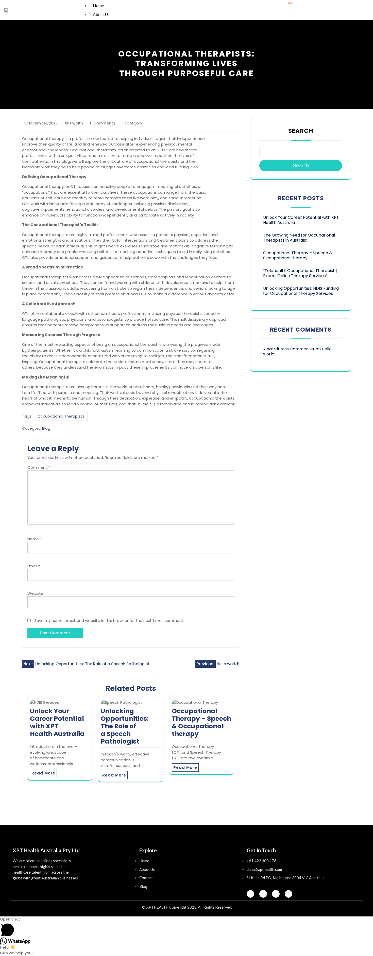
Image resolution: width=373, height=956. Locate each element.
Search (300, 131)
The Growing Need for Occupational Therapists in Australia (299, 237)
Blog (46, 428)
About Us (101, 14)
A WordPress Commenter (289, 349)
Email (33, 566)
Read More (43, 773)
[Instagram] (263, 894)
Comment (38, 467)
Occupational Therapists (61, 416)
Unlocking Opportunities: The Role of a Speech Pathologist (125, 726)
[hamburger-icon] (290, 3)
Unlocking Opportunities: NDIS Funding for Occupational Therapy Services (301, 290)
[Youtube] (288, 894)
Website (35, 593)
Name (34, 539)
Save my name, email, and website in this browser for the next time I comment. (109, 620)
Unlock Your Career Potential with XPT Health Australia (57, 722)
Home (98, 5)
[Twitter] (276, 894)
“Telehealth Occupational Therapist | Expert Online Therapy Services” (300, 273)
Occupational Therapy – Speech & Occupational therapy (201, 722)
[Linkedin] (250, 894)
